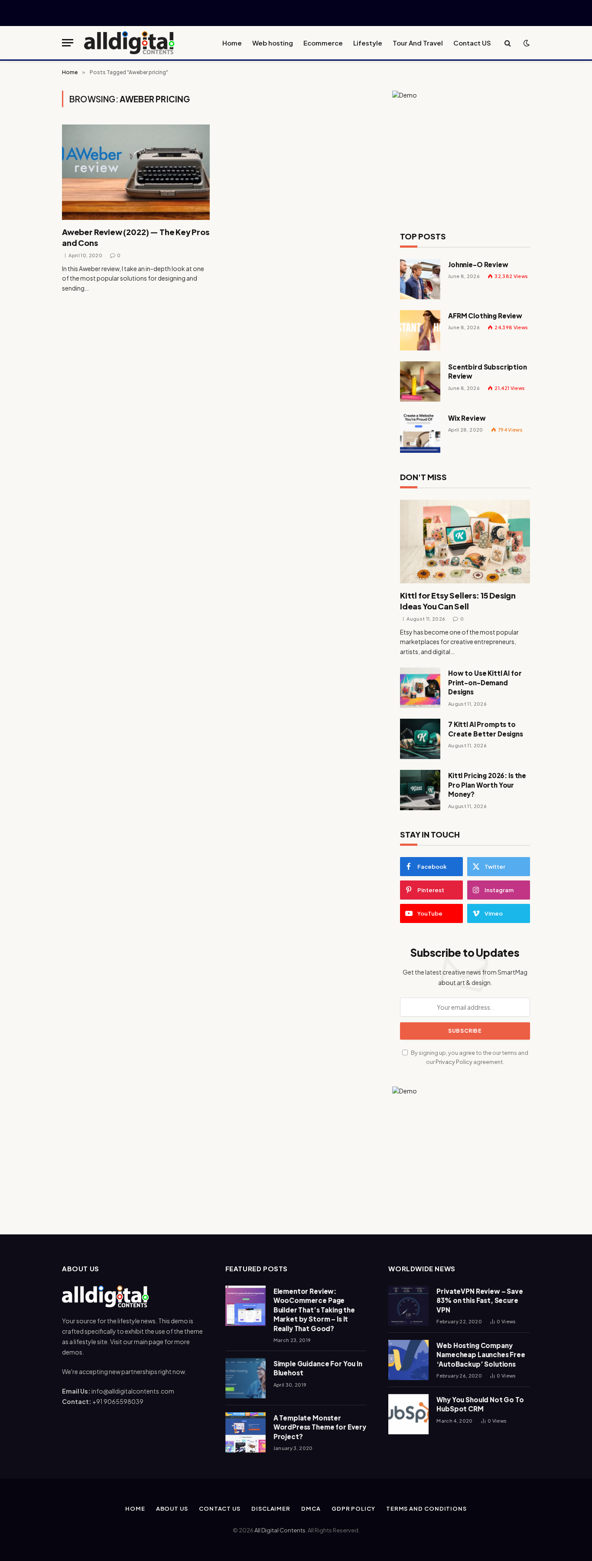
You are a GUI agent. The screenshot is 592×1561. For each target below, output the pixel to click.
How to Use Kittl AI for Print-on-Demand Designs (485, 682)
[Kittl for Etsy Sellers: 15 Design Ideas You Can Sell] (465, 542)
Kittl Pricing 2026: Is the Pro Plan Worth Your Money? (487, 784)
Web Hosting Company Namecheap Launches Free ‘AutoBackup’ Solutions (480, 1354)
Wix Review (467, 418)
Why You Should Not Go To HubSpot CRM (480, 1404)
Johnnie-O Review (478, 264)
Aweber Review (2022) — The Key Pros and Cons (135, 237)
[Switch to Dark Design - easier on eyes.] (525, 42)
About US (172, 1508)
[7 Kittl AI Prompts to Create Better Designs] (420, 739)
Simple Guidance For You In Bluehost (317, 1368)
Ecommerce (323, 43)
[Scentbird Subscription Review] (420, 381)
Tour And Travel (418, 43)
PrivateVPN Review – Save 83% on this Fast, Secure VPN (479, 1300)
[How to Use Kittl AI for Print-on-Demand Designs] (420, 688)
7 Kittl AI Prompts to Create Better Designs (485, 728)
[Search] (508, 42)
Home (232, 43)
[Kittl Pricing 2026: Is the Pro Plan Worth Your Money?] (420, 790)
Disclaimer (270, 1508)
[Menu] (67, 42)
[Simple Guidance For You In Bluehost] (245, 1378)
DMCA (311, 1508)
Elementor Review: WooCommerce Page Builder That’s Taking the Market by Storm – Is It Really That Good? (314, 1309)
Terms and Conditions (426, 1508)
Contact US (472, 43)
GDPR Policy (353, 1508)
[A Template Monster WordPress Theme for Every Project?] (245, 1432)
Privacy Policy (454, 1061)
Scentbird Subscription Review (487, 371)
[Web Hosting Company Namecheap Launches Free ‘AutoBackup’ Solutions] (408, 1360)
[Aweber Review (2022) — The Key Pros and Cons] (136, 172)
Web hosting (272, 43)
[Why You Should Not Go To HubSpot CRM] (408, 1414)
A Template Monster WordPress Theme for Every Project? (319, 1427)
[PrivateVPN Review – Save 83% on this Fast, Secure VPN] (408, 1306)
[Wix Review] (420, 432)
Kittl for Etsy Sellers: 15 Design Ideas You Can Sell (458, 600)
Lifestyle (367, 43)
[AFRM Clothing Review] (420, 330)
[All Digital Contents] (129, 43)
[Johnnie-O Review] (420, 279)
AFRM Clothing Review (485, 315)
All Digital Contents (280, 1530)
